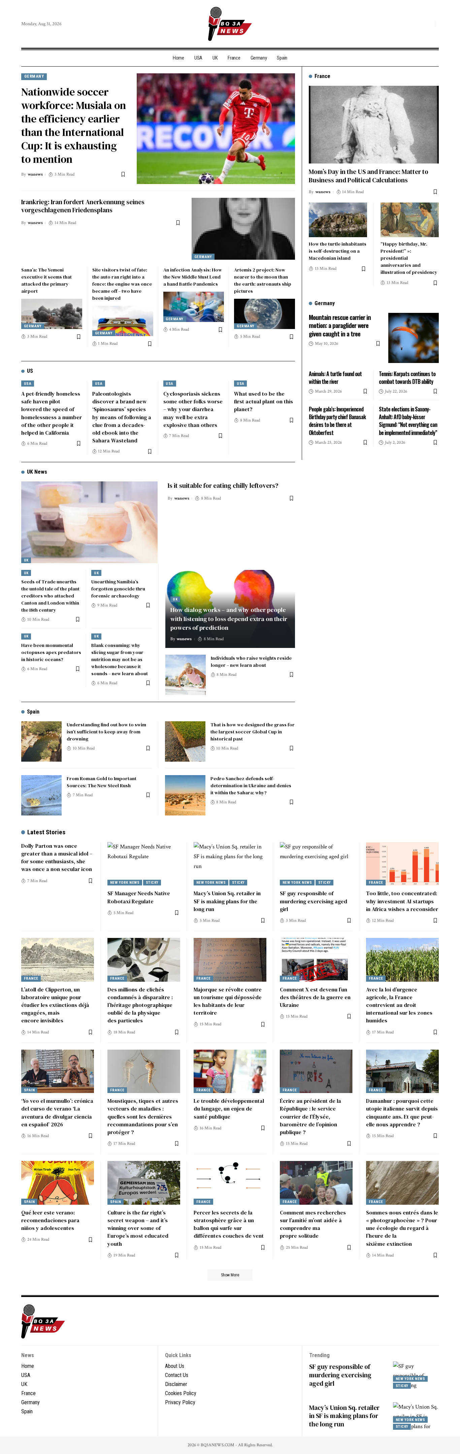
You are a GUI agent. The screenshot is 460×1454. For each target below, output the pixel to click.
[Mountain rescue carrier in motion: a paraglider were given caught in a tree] (413, 338)
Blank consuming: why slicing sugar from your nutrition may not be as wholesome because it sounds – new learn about (119, 659)
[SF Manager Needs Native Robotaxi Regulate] (143, 864)
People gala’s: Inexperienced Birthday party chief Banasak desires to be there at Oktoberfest (337, 421)
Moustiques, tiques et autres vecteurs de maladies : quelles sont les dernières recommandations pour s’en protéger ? (142, 1116)
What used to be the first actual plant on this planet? (263, 401)
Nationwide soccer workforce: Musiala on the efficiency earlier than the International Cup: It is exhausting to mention (73, 125)
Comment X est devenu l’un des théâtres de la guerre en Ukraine (315, 997)
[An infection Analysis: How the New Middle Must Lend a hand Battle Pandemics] (193, 307)
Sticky (152, 882)
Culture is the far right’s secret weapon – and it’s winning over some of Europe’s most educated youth (137, 1228)
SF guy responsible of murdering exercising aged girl (313, 900)
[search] (428, 24)
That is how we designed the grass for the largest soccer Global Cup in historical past (252, 731)
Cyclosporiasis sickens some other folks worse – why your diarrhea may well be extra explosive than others (193, 409)
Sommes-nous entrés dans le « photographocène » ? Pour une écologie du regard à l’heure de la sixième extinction (402, 1228)
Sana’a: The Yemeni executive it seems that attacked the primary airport (46, 280)
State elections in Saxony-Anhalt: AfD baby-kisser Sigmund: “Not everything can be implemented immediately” (408, 421)
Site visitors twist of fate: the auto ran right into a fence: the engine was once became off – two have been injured (122, 283)
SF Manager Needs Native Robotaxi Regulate (138, 897)
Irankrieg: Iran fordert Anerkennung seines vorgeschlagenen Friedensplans (82, 206)
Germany (34, 76)
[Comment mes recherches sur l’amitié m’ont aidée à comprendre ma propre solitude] (316, 1183)
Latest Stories (46, 832)
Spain (33, 711)
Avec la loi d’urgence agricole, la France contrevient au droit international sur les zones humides (399, 1005)
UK (26, 560)
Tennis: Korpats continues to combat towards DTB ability (407, 377)
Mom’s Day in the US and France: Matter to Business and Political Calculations (368, 175)
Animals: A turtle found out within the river (335, 377)
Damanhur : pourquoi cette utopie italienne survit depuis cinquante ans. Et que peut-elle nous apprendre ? (402, 1112)
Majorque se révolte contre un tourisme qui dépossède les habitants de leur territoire (228, 1001)
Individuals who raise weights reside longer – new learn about (251, 661)
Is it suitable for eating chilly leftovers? (223, 485)
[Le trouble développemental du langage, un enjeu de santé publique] (230, 1071)
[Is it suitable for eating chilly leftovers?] (89, 522)
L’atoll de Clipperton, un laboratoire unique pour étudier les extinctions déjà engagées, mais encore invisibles (55, 1005)
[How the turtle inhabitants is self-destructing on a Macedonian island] (338, 219)
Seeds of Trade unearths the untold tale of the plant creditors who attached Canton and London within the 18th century (50, 595)
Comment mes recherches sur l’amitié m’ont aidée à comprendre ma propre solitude (313, 1224)
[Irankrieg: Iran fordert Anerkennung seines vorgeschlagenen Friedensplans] (243, 229)
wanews (35, 174)
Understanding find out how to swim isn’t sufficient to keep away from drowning (106, 731)
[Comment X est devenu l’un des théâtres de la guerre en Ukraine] (316, 960)
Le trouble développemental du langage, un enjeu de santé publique (229, 1108)
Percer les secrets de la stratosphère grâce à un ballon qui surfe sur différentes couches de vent (229, 1224)
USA (28, 383)
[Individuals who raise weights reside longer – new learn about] (185, 675)
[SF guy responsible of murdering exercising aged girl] (316, 864)
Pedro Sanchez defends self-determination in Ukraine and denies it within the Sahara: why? (250, 785)
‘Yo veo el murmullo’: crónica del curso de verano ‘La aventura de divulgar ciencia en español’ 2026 (57, 1112)
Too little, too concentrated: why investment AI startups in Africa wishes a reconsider (402, 900)
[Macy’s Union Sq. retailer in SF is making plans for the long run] (230, 864)
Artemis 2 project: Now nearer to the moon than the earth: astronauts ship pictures (262, 280)
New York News (125, 882)
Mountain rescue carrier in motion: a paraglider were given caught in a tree (340, 325)
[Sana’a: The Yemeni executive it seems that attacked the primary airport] (51, 314)
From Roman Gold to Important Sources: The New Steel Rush (101, 782)
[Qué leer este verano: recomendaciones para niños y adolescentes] (57, 1183)
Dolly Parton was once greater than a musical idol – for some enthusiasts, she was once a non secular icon (56, 857)
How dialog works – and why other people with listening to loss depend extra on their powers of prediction (228, 618)
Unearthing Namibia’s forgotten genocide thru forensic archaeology (118, 588)
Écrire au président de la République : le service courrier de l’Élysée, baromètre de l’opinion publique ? (310, 1116)
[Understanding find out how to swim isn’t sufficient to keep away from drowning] (41, 741)
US (30, 371)
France (376, 882)
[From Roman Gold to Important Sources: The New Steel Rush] (41, 795)
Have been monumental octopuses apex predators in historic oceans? (51, 652)
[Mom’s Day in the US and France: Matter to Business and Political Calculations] (374, 124)
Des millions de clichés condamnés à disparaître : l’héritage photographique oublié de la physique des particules (140, 1005)
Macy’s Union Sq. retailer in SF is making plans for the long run (227, 900)
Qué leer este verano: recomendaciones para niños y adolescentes (50, 1220)
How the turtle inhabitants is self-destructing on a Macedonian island (337, 251)
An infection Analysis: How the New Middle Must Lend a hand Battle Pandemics (192, 276)
